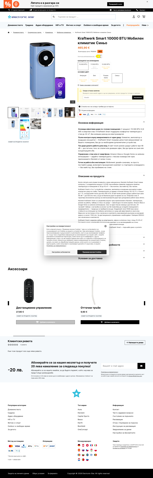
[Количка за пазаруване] (143, 17)
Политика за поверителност (109, 372)
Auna (80, 409)
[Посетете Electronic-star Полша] (95, 450)
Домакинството (18, 32)
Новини (145, 25)
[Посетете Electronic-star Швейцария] (87, 445)
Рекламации (118, 419)
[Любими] (138, 17)
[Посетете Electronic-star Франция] (91, 445)
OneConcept (83, 429)
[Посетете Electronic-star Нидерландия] (79, 459)
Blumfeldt (81, 426)
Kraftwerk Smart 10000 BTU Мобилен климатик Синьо (93, 32)
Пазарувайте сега (115, 4)
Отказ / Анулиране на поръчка (125, 423)
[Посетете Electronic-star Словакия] (83, 450)
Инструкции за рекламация (124, 426)
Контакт (142, 10)
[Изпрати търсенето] (54, 17)
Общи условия (38, 473)
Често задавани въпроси (122, 10)
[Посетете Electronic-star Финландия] (91, 455)
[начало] (10, 32)
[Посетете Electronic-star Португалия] (83, 459)
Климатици (49, 32)
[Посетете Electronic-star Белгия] (95, 455)
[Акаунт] (134, 17)
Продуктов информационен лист (86, 56)
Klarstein (81, 413)
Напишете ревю (135, 342)
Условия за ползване (119, 448)
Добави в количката (111, 322)
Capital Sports (83, 416)
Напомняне (138, 97)
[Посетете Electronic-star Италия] (95, 445)
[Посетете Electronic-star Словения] (87, 459)
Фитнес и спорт (14, 423)
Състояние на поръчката (123, 416)
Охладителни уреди (35, 32)
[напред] (147, 25)
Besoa (80, 419)
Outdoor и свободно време (19, 426)
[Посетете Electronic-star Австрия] (83, 445)
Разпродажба (133, 25)
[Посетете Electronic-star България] (83, 455)
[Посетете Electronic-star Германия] (79, 445)
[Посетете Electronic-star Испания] (79, 450)
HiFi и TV (11, 419)
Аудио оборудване (15, 416)
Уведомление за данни (122, 429)
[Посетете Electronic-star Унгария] (91, 450)
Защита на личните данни (18, 473)
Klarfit (80, 423)
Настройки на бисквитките (124, 433)
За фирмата (52, 473)
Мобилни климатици (64, 32)
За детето (12, 429)
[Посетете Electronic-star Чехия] (87, 450)
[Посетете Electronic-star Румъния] (79, 455)
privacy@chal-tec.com (135, 376)
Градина (11, 413)
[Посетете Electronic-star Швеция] (87, 455)
